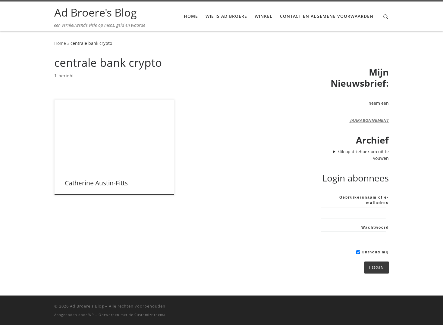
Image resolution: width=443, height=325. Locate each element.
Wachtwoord (375, 227)
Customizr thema (149, 314)
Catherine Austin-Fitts (96, 182)
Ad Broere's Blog (87, 306)
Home (60, 43)
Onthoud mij (374, 252)
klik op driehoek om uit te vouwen (363, 155)
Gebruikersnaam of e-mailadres (364, 200)
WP (91, 314)
